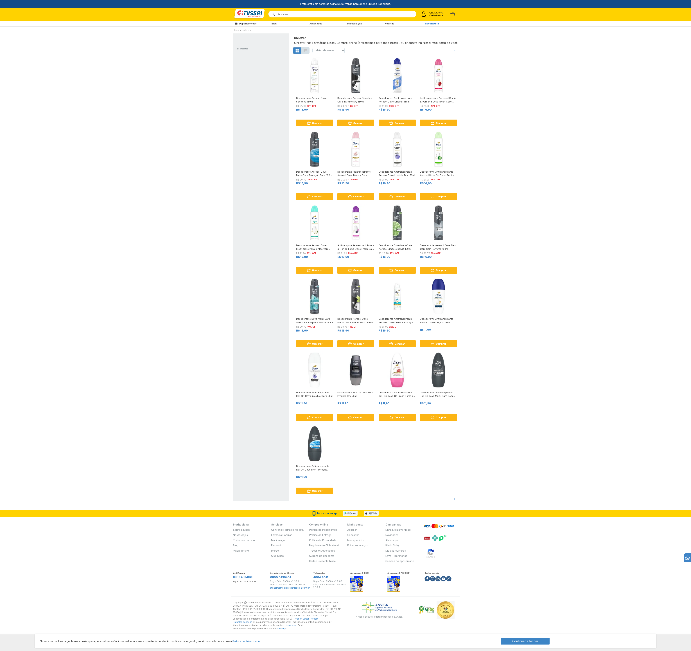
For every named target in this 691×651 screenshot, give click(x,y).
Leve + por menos (396, 555)
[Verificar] (430, 552)
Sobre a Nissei (241, 529)
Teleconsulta (431, 23)
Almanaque (316, 23)
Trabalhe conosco (244, 540)
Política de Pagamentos (323, 529)
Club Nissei (277, 555)
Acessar (352, 529)
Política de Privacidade (323, 540)
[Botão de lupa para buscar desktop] (272, 13)
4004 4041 (320, 577)
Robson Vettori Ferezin (306, 618)
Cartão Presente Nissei (322, 561)
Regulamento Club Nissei (324, 545)
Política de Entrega (320, 534)
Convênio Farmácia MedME (287, 529)
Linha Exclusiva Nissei (398, 529)
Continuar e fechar (525, 641)
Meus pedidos (355, 540)
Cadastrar (353, 534)
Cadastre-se (436, 15)
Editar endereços (357, 545)
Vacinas (389, 23)
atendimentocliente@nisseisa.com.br (290, 588)
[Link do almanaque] (356, 583)
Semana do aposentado (399, 561)
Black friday (392, 545)
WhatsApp (281, 628)
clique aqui (290, 625)
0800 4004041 (242, 577)
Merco (275, 550)
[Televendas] (687, 557)
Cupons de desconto (321, 555)
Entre (437, 12)
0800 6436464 (280, 577)
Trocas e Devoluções (322, 550)
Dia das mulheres (395, 550)
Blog (274, 23)
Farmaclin (276, 545)
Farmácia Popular (281, 534)
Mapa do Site (241, 550)
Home (236, 30)
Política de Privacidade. (246, 641)
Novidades (391, 534)
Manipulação (354, 23)
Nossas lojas (240, 534)
